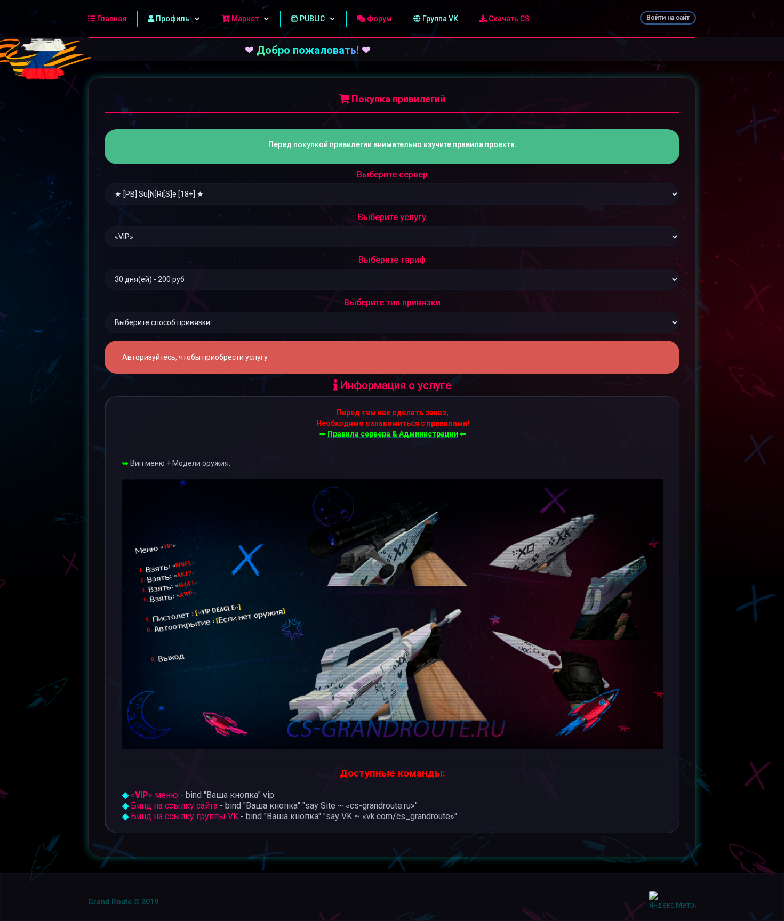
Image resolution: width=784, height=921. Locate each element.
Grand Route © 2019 (123, 902)
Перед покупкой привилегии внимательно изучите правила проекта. (392, 144)
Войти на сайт (668, 17)
